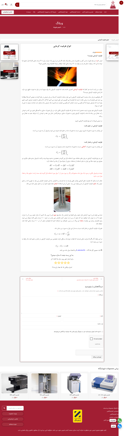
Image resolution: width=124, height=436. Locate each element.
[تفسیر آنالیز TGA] (44, 383)
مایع (94, 184)
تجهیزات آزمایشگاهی (115, 414)
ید (97, 61)
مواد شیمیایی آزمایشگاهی (114, 411)
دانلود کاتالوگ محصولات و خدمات (112, 408)
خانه (64, 27)
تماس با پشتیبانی (7, 12)
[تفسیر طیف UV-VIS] (104, 383)
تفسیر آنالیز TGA (44, 395)
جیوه (54, 215)
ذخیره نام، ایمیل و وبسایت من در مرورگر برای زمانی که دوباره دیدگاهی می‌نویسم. (77, 332)
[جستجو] (4, 408)
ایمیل (59, 316)
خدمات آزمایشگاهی (116, 423)
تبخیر (55, 184)
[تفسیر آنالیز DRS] (14, 383)
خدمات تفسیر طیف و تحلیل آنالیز (112, 420)
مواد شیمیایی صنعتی (115, 417)
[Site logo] (113, 5)
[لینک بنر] (115, 52)
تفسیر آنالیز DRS (14, 395)
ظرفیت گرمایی (77, 90)
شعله (81, 221)
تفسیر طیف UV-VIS (104, 395)
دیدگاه (100, 295)
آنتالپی (83, 147)
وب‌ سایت (100, 324)
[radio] (68, 263)
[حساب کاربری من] (11, 5)
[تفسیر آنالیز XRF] (74, 383)
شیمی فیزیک (57, 27)
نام (101, 316)
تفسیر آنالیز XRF (74, 395)
